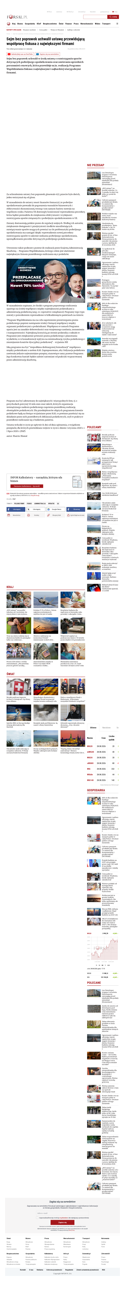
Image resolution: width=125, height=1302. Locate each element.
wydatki (51, 504)
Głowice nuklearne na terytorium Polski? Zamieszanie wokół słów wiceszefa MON (43, 638)
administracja (40, 504)
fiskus (29, 504)
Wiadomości (86, 1257)
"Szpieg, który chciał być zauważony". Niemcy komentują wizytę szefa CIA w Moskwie (72, 751)
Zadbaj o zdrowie (73, 30)
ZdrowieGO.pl (81, 12)
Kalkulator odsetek (50, 1262)
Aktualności (29, 1242)
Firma (27, 1244)
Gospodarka (30, 1254)
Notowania (105, 1238)
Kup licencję (35, 495)
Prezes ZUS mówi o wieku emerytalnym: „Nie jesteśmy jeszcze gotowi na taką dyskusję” (18, 664)
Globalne (9, 1259)
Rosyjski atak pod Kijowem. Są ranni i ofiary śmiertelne (45, 724)
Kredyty (28, 1262)
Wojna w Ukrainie (57, 30)
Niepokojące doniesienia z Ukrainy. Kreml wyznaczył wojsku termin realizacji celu (45, 699)
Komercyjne (67, 1246)
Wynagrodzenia (49, 1244)
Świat (9, 1238)
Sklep (115, 12)
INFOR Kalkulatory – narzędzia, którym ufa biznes (36, 479)
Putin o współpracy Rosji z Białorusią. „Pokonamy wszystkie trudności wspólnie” (73, 699)
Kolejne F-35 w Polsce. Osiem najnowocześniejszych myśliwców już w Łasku (44, 612)
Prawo (65, 1257)
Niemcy (9, 1246)
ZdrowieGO (105, 1254)
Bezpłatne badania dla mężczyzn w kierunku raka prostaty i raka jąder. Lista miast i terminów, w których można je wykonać (72, 612)
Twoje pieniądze (31, 1264)
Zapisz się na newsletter (49, 54)
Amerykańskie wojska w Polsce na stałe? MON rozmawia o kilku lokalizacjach (43, 664)
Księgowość (67, 1262)
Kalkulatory (49, 1254)
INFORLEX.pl (70, 12)
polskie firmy (19, 504)
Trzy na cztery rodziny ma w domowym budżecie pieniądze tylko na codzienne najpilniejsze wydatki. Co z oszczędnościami (18, 638)
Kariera (47, 1246)
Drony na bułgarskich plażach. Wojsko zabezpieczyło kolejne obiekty (45, 751)
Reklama (40, 1270)
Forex (103, 1246)
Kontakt (23, 1270)
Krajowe (9, 1257)
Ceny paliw (43, 30)
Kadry (65, 1259)
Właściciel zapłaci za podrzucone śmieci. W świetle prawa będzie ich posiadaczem (73, 638)
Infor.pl (66, 1254)
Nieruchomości (69, 1238)
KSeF (27, 1246)
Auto (83, 1262)
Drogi (84, 1244)
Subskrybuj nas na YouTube (22, 54)
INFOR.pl (49, 12)
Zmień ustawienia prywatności (87, 1270)
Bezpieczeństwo (13, 1254)
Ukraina (9, 1244)
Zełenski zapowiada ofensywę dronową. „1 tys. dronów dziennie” (72, 725)
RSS (103, 1270)
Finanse (28, 1249)
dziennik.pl (59, 12)
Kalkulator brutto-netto (52, 1257)
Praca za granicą (50, 1249)
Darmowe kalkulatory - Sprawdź (27, 486)
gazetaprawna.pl (104, 12)
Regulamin (69, 1270)
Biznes (28, 1238)
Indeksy (103, 1242)
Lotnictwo (85, 1249)
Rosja (8, 1242)
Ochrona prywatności (54, 1270)
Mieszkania (67, 1244)
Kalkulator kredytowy (51, 1264)
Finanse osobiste (29, 30)
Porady (103, 1264)
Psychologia (105, 1262)
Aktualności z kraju (12, 1262)
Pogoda (84, 1264)
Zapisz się (62, 1222)
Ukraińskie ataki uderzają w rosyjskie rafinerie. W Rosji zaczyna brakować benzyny (18, 751)
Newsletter (93, 12)
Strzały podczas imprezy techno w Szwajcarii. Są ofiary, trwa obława (18, 699)
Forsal (8, 34)
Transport (86, 1238)
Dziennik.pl (86, 1254)
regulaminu (63, 1218)
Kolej (83, 1246)
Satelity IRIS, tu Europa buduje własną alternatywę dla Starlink (18, 725)
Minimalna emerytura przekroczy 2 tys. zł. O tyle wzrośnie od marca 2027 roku (72, 664)
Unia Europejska (12, 1249)
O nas (31, 1270)
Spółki (103, 1244)
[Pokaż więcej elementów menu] (117, 23)
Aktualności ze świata (13, 1264)
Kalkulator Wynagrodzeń (52, 1259)
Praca (47, 1238)
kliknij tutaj (72, 1230)
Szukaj (114, 17)
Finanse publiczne (31, 1259)
